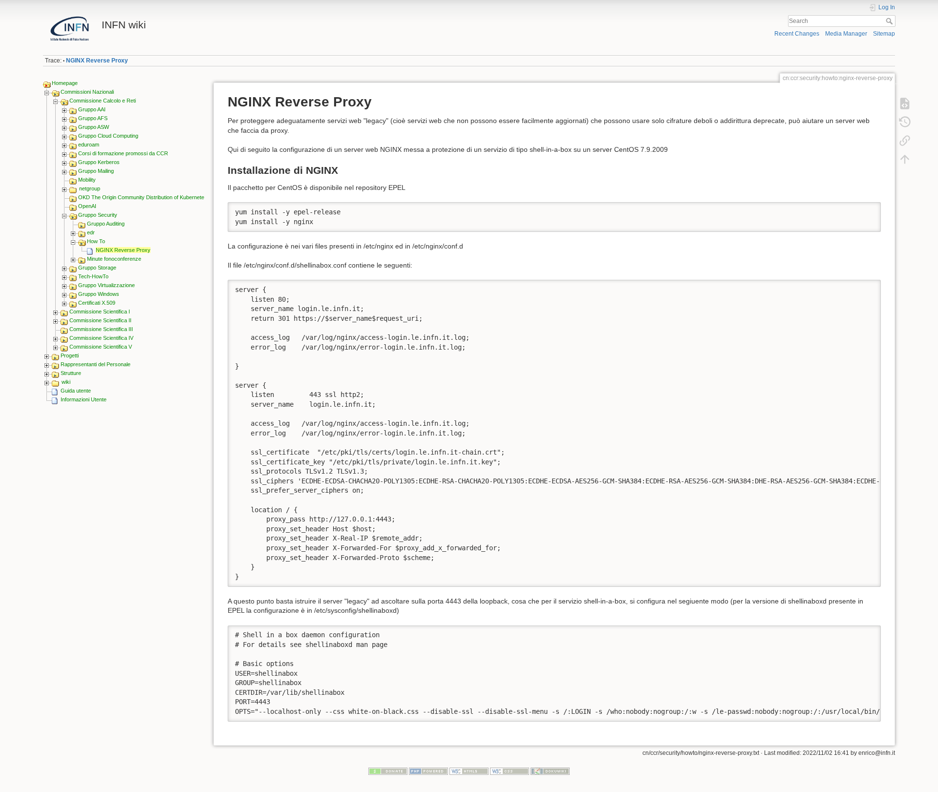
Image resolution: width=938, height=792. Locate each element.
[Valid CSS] (509, 771)
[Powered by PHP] (428, 771)
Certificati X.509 (96, 303)
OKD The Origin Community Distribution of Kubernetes (142, 197)
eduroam (88, 144)
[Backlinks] (905, 140)
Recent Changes (796, 33)
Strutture (71, 373)
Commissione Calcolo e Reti (102, 101)
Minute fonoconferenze (114, 259)
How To (96, 241)
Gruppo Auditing (106, 224)
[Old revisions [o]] (905, 122)
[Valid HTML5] (469, 771)
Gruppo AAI (92, 109)
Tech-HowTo (93, 276)
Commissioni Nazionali (87, 92)
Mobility (87, 180)
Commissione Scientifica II (100, 320)
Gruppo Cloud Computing (108, 136)
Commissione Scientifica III (101, 329)
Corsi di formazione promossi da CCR (123, 153)
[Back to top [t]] (905, 159)
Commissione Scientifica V (100, 347)
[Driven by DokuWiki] (550, 771)
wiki (66, 382)
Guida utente (76, 391)
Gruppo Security (97, 215)
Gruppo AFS (92, 118)
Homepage (65, 83)
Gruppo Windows (98, 294)
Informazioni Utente (84, 399)
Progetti (70, 355)
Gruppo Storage (97, 268)
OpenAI (87, 206)
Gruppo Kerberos (99, 162)
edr (91, 232)
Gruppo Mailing (96, 171)
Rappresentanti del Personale (95, 364)
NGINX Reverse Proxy (97, 60)
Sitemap (884, 33)
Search (890, 21)
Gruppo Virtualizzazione (106, 285)
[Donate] (387, 771)
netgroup (89, 188)
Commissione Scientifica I (99, 311)
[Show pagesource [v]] (905, 103)
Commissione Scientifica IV (101, 338)
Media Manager (846, 33)
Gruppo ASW (93, 127)
